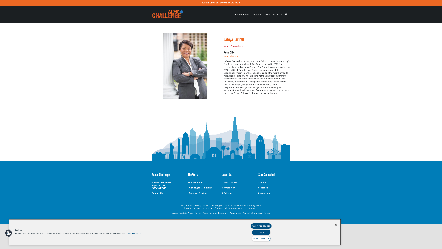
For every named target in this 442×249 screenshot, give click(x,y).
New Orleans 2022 (232, 56)
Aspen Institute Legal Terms (256, 213)
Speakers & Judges (198, 193)
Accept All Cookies (261, 226)
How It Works (230, 182)
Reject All (261, 232)
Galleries (228, 193)
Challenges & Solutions (200, 187)
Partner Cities (196, 182)
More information (134, 233)
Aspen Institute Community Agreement (222, 213)
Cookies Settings (261, 238)
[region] (175, 232)
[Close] (335, 224)
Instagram (265, 193)
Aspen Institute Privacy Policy (186, 213)
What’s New (229, 187)
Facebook (264, 187)
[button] (286, 14)
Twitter (263, 182)
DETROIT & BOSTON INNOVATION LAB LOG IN (221, 3)
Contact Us (157, 193)
